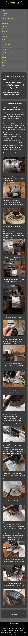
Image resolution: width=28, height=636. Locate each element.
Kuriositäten (4, 36)
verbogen (19, 114)
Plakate (3, 41)
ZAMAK (13, 123)
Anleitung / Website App (7, 18)
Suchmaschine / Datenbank (8, 52)
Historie (3, 28)
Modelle (4, 39)
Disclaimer (4, 26)
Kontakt (3, 34)
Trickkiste (4, 60)
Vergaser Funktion (6, 65)
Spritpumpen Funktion (7, 47)
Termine (4, 57)
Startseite (4, 49)
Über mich (4, 62)
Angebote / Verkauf (6, 15)
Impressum (4, 31)
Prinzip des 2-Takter (6, 44)
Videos (3, 67)
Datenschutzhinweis (22, 632)
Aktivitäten (4, 13)
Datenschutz (5, 23)
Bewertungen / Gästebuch (8, 21)
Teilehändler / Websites (7, 54)
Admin (3, 10)
